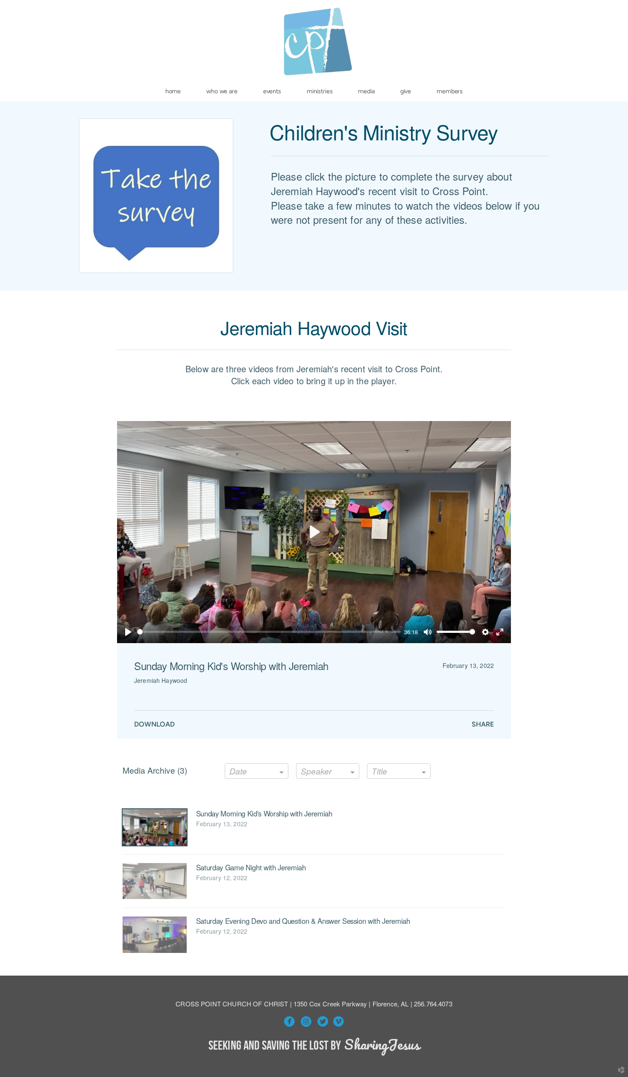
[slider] (269, 632)
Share (483, 724)
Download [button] (154, 724)
